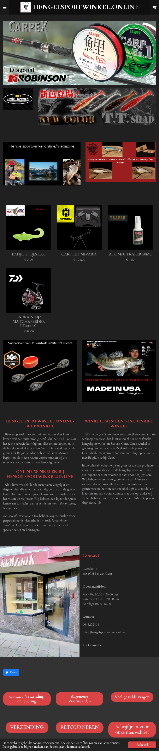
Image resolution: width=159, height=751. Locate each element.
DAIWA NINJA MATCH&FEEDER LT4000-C (29, 321)
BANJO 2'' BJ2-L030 (28, 254)
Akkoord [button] (142, 745)
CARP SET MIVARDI (79, 254)
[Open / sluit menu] (4, 7)
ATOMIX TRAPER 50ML (130, 254)
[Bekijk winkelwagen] (154, 7)
